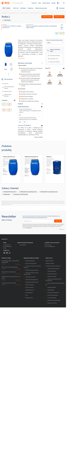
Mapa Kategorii (51, 290)
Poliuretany (30, 8)
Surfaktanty (23, 8)
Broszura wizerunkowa (52, 273)
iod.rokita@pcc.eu (29, 227)
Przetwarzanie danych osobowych (53, 266)
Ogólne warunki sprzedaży (7, 95)
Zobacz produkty (38, 137)
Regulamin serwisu (50, 260)
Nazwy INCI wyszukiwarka (53, 295)
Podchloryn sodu (29, 297)
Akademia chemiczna (52, 303)
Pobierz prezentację (52, 276)
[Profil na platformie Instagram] (10, 253)
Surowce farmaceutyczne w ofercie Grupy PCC (32, 266)
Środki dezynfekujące (30, 260)
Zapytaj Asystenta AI (59, 16)
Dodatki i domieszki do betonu (32, 270)
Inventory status (8, 91)
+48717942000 (23, 245)
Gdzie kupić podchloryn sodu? (32, 282)
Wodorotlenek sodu (30, 290)
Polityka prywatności (50, 263)
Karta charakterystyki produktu (9, 87)
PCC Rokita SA (6, 26)
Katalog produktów (52, 287)
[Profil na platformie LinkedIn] (7, 253)
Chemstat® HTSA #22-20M (21, 194)
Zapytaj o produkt (47, 16)
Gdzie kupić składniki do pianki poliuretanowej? (31, 273)
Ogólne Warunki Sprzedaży (53, 268)
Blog (39, 3)
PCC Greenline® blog (52, 297)
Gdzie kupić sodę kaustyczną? (32, 279)
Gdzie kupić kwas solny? (31, 277)
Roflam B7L (7, 194)
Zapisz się (58, 221)
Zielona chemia (46, 3)
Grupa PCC (34, 3)
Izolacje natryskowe (30, 284)
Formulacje (61, 8)
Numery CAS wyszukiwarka (53, 292)
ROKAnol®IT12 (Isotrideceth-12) (29, 192)
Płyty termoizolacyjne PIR (31, 263)
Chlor (27, 295)
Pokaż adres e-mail (54, 58)
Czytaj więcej (21, 58)
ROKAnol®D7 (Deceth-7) (10, 192)
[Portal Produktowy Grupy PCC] (6, 3)
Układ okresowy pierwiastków (54, 300)
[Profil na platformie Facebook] (4, 253)
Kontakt (53, 3)
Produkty (8, 8)
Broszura (6, 83)
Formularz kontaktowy (55, 55)
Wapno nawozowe (30, 287)
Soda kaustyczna (29, 292)
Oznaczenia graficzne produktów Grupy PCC (55, 283)
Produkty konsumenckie (41, 8)
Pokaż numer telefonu (55, 62)
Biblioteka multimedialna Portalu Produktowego (53, 279)
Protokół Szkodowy (52, 271)
